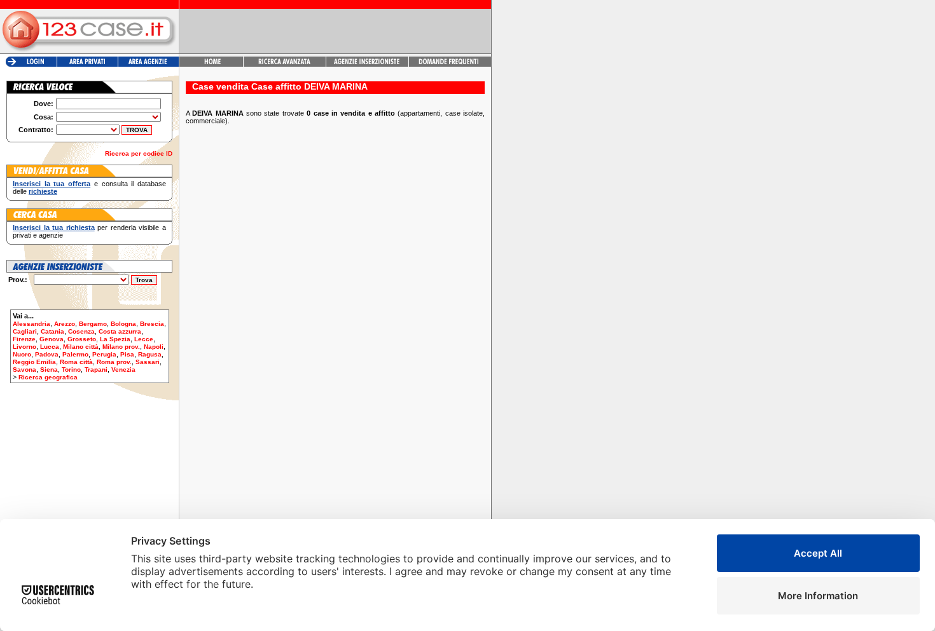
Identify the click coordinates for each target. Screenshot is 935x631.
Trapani (96, 369)
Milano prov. (121, 346)
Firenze (24, 339)
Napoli (153, 346)
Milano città (81, 346)
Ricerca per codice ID (138, 153)
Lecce (143, 339)
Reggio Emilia (34, 361)
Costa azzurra (120, 331)
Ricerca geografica (48, 377)
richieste (43, 191)
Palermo (75, 354)
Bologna (123, 323)
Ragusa (150, 354)
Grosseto (81, 339)
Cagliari (25, 331)
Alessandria (31, 323)
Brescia (152, 323)
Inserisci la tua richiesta (54, 227)
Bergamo (93, 323)
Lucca (49, 346)
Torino (71, 369)
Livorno (24, 346)
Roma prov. (114, 361)
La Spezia (115, 339)
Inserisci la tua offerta (51, 183)
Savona (24, 369)
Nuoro (22, 354)
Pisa (127, 354)
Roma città (76, 361)
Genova (51, 339)
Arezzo (64, 323)
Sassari (147, 361)
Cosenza (81, 331)
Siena (49, 369)
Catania (52, 331)
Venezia (123, 369)
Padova (47, 354)
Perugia (104, 354)
